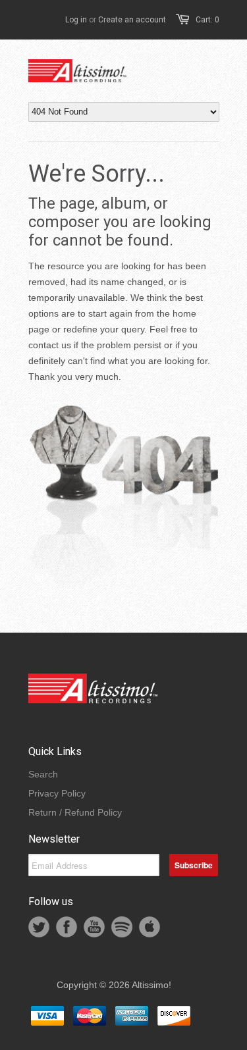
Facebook (66, 926)
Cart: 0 (207, 19)
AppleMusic (149, 926)
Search (43, 774)
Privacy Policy (57, 793)
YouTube (94, 926)
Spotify (121, 926)
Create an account (132, 19)
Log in (76, 19)
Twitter (38, 926)
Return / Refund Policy (75, 812)
